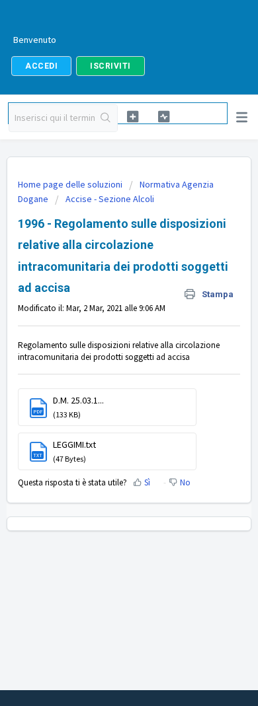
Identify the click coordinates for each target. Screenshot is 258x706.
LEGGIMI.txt (74, 444)
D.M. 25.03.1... (78, 400)
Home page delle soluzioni (71, 184)
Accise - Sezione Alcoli (109, 199)
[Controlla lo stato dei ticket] (164, 117)
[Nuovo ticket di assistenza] (132, 117)
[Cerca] (106, 118)
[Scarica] (104, 344)
